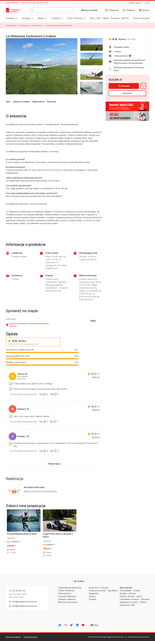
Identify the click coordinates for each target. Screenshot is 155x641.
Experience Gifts (127, 605)
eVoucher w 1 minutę (98, 587)
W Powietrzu (23, 25)
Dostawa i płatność (66, 599)
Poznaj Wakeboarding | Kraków (22, 534)
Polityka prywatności (13, 637)
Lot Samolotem (36, 25)
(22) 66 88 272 (18, 590)
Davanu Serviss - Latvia (131, 596)
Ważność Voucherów (68, 602)
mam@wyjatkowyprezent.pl (24, 606)
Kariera (92, 596)
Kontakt (92, 599)
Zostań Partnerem (66, 590)
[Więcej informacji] (130, 55)
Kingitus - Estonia (128, 593)
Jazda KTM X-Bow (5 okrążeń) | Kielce (58, 535)
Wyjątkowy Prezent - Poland (133, 602)
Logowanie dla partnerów (69, 587)
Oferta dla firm (64, 593)
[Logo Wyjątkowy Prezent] (14, 11)
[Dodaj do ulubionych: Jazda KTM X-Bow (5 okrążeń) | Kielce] (74, 511)
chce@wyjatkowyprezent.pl (24, 601)
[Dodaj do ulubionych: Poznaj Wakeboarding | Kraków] (38, 511)
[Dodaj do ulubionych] (143, 86)
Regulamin (93, 593)
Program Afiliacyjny (67, 596)
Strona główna (11, 25)
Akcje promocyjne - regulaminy (103, 590)
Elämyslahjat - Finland (130, 590)
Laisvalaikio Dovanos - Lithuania (134, 599)
